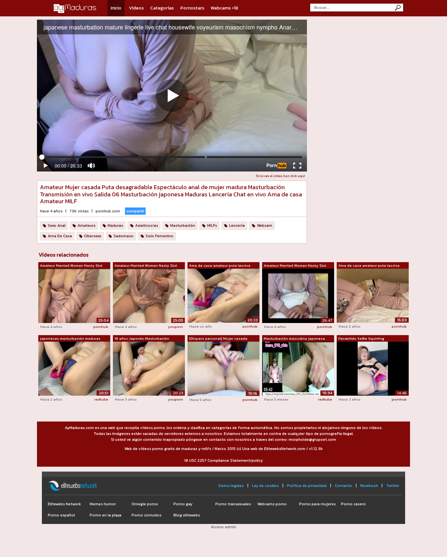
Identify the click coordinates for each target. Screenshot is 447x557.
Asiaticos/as (146, 225)
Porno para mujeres (317, 504)
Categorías (162, 8)
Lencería (237, 225)
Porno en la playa (105, 515)
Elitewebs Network (64, 504)
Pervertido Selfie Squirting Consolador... (361, 339)
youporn (175, 326)
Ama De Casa (60, 236)
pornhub (100, 326)
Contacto (343, 486)
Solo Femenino (159, 236)
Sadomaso (124, 236)
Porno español (61, 515)
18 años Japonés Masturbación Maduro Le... (142, 339)
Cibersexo (92, 236)
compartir (135, 211)
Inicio (116, 8)
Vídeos (136, 8)
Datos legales (231, 486)
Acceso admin (223, 527)
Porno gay (182, 504)
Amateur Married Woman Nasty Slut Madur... (71, 266)
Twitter (392, 486)
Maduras (115, 225)
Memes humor (103, 504)
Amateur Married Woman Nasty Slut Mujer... (146, 266)
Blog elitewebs (186, 515)
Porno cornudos (146, 515)
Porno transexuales (233, 504)
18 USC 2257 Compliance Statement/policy (223, 460)
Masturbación (182, 225)
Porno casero (353, 504)
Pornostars (192, 8)
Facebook (369, 486)
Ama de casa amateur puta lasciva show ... (219, 266)
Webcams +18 (224, 8)
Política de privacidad (307, 486)
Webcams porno (272, 504)
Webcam (264, 225)
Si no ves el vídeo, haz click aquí (280, 175)
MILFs (212, 225)
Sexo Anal (56, 225)
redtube (101, 399)
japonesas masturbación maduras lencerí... (70, 339)
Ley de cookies (265, 486)
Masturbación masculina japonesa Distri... (294, 339)
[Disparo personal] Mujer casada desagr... (218, 339)
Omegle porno (145, 504)
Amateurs (87, 225)
